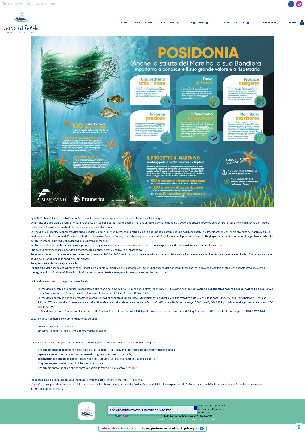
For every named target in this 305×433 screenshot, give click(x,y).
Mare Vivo (37, 384)
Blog (246, 22)
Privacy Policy (195, 419)
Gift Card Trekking (267, 22)
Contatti (290, 22)
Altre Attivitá (225, 22)
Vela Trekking (170, 22)
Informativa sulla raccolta (118, 428)
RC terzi (183, 419)
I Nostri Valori (143, 22)
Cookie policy (211, 419)
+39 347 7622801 (15, 4)
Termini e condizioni (166, 419)
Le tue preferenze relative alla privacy (168, 428)
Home (124, 22)
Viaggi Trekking (197, 22)
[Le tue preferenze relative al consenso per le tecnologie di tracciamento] (298, 426)
